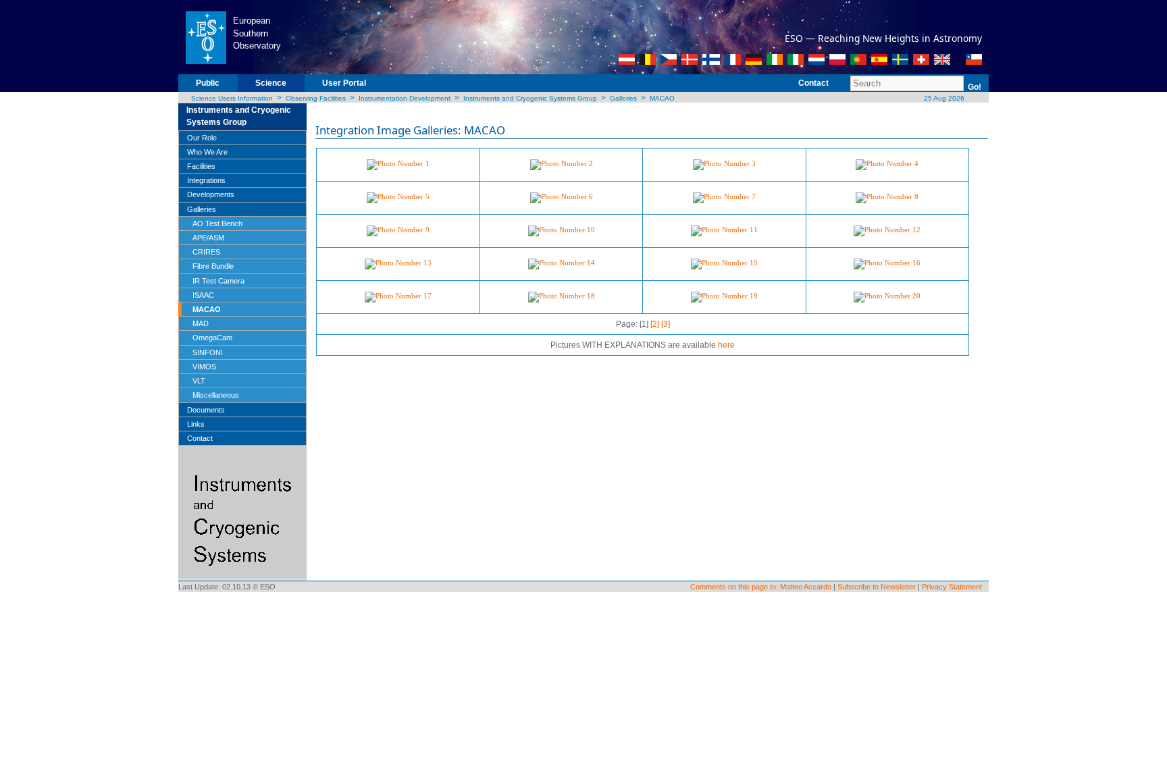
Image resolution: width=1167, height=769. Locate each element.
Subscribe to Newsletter (876, 587)
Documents (206, 410)
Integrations (206, 180)
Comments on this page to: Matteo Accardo (760, 587)
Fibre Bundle (213, 266)
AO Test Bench (217, 223)
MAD (200, 323)
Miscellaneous (215, 395)
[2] (654, 324)
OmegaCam (212, 338)
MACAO (662, 98)
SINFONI (207, 352)
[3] (665, 324)
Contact (813, 83)
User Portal (344, 83)
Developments (210, 194)
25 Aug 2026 (943, 98)
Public (207, 83)
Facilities (201, 166)
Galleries (623, 98)
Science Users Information (232, 98)
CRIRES (206, 252)
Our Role (202, 138)
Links (196, 424)
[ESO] (205, 36)
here (726, 345)
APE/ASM (208, 238)
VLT (198, 381)
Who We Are (207, 152)
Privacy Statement (952, 587)
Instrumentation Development (404, 98)
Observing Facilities (316, 98)
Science (270, 83)
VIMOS (204, 367)
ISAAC (203, 295)
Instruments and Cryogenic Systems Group (530, 98)
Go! (974, 87)
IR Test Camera (218, 281)
